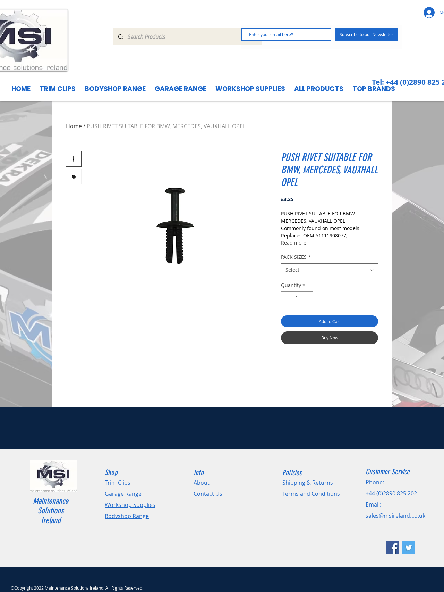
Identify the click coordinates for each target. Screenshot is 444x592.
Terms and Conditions (311, 494)
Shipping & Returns (307, 482)
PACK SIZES (296, 257)
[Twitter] (408, 547)
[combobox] (329, 270)
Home (74, 126)
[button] (374, 86)
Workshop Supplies (130, 505)
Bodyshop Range (127, 516)
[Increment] (307, 298)
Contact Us (208, 494)
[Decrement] (286, 298)
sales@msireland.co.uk (395, 515)
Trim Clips (117, 482)
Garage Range (123, 494)
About (202, 482)
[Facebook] (392, 547)
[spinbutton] (297, 298)
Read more (293, 242)
